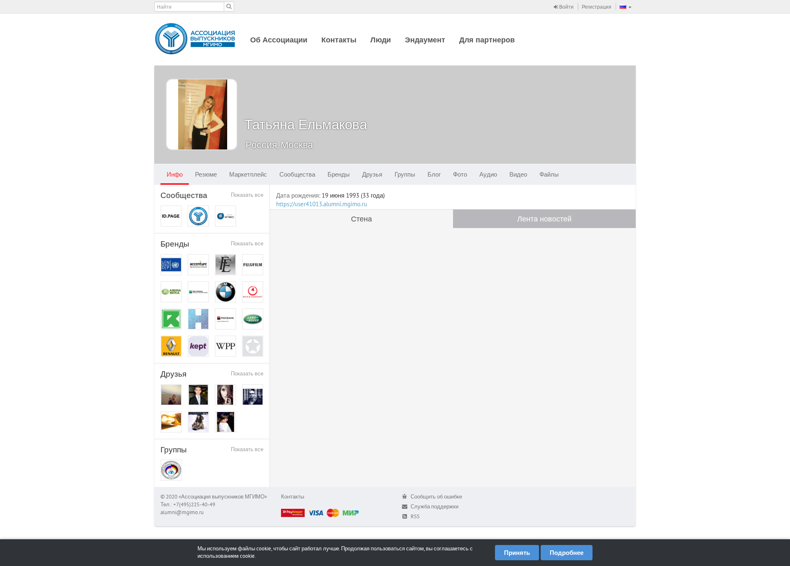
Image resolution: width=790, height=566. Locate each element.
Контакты (338, 39)
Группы (405, 174)
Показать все (247, 194)
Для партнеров (487, 39)
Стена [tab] (361, 219)
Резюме (206, 174)
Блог (434, 174)
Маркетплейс (248, 174)
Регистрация (596, 7)
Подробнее (566, 553)
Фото (460, 174)
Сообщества (297, 174)
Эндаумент (425, 39)
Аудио (488, 174)
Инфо (175, 174)
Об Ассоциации (278, 39)
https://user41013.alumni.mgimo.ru (321, 204)
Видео (518, 174)
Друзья (372, 174)
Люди (380, 39)
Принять (517, 553)
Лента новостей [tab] (544, 219)
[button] (626, 6)
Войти (566, 7)
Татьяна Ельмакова (305, 124)
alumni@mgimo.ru (182, 512)
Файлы (549, 174)
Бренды (339, 174)
